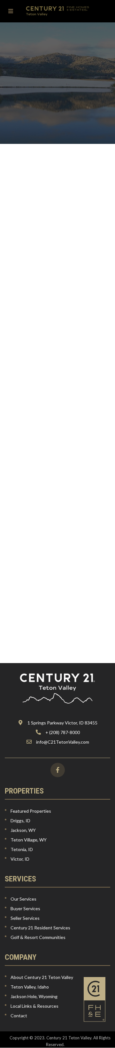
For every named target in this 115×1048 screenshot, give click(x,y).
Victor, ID (20, 859)
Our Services (23, 899)
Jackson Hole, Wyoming (34, 996)
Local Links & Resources (34, 1006)
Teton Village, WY (29, 839)
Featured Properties (31, 811)
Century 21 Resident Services (40, 927)
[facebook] (57, 770)
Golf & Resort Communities (38, 937)
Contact (19, 1015)
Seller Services (25, 918)
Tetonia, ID (22, 849)
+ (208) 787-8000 (62, 732)
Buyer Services (25, 908)
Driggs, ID (20, 820)
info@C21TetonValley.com (62, 742)
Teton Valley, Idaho (30, 986)
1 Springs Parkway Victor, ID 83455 (62, 722)
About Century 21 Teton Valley (42, 977)
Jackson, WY (23, 830)
